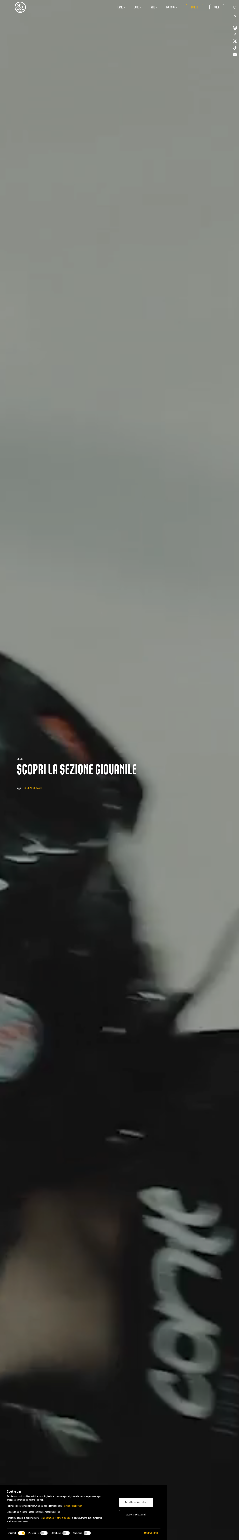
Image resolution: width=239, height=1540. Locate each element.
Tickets (194, 7)
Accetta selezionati (136, 1514)
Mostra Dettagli (151, 1533)
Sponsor (170, 7)
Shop (216, 7)
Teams (119, 7)
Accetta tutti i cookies (136, 1502)
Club (136, 7)
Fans (152, 7)
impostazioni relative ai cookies (57, 1518)
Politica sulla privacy (72, 1506)
